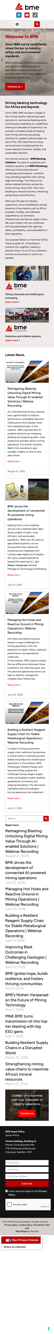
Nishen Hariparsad (17, 565)
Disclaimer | (40, 1225)
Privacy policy (11, 1225)
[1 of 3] (46, 818)
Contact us (27, 1113)
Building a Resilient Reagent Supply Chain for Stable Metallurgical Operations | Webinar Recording (25, 925)
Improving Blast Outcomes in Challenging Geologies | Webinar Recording (25, 954)
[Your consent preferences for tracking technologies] (49, 1329)
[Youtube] (27, 15)
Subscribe (27, 1183)
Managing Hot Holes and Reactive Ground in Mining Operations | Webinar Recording (26, 896)
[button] (17, 24)
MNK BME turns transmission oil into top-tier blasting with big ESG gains (27, 1024)
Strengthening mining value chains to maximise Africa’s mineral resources (26, 1072)
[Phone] (35, 15)
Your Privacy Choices (25, 1240)
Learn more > (13, 301)
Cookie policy (25, 1225)
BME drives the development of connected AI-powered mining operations (25, 870)
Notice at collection (15, 1246)
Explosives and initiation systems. (23, 336)
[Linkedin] (18, 15)
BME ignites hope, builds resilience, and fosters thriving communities (26, 978)
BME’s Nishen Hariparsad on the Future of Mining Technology (26, 1000)
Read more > (14, 461)
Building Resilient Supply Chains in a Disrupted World (26, 1047)
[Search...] (24, 818)
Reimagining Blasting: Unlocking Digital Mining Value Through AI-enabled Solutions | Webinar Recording (25, 397)
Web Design (21, 1231)
